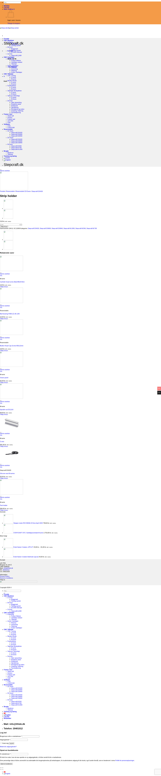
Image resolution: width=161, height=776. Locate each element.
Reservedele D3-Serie (23, 191)
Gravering (14, 69)
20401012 (6, 570)
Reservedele (8, 129)
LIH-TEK (10, 121)
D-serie (13, 77)
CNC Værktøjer (9, 57)
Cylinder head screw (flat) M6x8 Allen (12, 282)
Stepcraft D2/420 (16, 132)
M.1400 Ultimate (16, 52)
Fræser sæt (11, 119)
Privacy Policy (4, 576)
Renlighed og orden (17, 109)
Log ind (12, 743)
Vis (1, 275)
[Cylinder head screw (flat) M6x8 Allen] (11, 270)
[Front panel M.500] (8, 208)
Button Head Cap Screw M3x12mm (11, 346)
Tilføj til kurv (4, 226)
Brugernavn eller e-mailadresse (11, 736)
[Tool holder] (11, 494)
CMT (9, 122)
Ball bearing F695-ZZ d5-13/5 (10, 314)
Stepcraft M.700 (16, 147)
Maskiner (10, 153)
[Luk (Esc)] (0, 767)
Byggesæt (14, 44)
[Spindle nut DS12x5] (11, 398)
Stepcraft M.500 (16, 146)
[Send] (4, 4)
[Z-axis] (11, 430)
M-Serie (10, 47)
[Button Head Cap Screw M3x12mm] (11, 334)
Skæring (14, 70)
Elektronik (14, 106)
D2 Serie (10, 131)
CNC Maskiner (9, 40)
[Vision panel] (11, 366)
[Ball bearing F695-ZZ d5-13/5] (11, 302)
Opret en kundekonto (6, 764)
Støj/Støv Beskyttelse (14, 91)
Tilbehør (14, 64)
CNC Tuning (11, 75)
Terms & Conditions (6, 578)
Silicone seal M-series (7, 473)
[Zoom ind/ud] (2, 767)
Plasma (13, 67)
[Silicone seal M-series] (11, 462)
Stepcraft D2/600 (16, 134)
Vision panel (4, 377)
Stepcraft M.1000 (16, 149)
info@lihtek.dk (8, 568)
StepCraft (10, 116)
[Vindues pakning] (8, 218)
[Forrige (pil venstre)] (0, 769)
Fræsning (10, 59)
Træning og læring (10, 156)
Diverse (10, 101)
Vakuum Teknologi (13, 96)
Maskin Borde (12, 80)
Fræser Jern (8, 114)
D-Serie (10, 42)
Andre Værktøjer (12, 65)
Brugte (6, 151)
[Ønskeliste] (0, 169)
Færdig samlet (16, 45)
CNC (9, 126)
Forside (6, 39)
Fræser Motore (16, 60)
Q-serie (9, 54)
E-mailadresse (5, 754)
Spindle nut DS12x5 (6, 409)
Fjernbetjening (16, 112)
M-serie (13, 79)
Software (7, 124)
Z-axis (2, 441)
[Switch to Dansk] (4, 772)
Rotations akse (16, 104)
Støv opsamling (16, 102)
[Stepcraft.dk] (9, 28)
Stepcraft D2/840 (16, 136)
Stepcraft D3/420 (16, 139)
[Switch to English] (7, 160)
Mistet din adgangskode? (8, 746)
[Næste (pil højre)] (2, 769)
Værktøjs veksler (16, 62)
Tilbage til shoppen (13, 23)
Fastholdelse (11, 85)
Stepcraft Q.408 (16, 55)
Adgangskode (5, 740)
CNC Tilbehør (8, 74)
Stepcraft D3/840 (16, 142)
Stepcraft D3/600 (16, 141)
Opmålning (14, 107)
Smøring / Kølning (17, 111)
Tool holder (3, 505)
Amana (9, 117)
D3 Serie (10, 137)
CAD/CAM (10, 127)
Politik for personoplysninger (124, 760)
